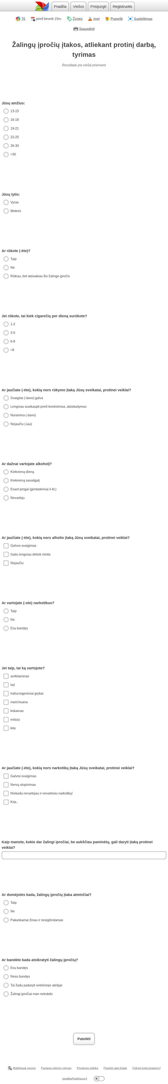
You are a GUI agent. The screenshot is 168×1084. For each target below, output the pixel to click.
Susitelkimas (143, 19)
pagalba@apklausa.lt (74, 1078)
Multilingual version (24, 1068)
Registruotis (122, 7)
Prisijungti (98, 7)
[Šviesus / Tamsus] (99, 1079)
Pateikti (84, 1039)
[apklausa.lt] (41, 6)
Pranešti (117, 19)
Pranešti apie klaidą (115, 1068)
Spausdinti (87, 29)
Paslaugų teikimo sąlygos (56, 1068)
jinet (96, 19)
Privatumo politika (87, 1068)
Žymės (78, 19)
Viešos (78, 7)
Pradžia (60, 7)
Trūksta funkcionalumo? (146, 1068)
